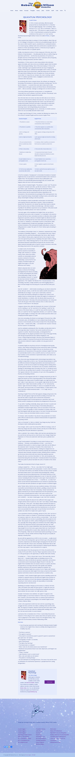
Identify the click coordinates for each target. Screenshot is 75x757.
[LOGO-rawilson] (37, 4)
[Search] (64, 10)
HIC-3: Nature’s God (22, 742)
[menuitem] (11, 10)
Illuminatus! (53, 729)
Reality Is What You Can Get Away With (59, 734)
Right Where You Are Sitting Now (58, 732)
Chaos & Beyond (40, 742)
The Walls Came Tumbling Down (58, 736)
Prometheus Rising (40, 729)
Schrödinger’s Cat (40, 736)
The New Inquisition (41, 740)
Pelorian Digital (28, 754)
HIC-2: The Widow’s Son (23, 740)
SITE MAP (33, 754)
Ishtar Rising (39, 731)
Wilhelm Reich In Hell (55, 742)
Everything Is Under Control (24, 734)
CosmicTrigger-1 (22, 729)
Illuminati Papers (40, 744)
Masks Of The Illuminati (56, 731)
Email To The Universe (23, 736)
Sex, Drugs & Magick (41, 738)
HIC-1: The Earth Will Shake (24, 738)
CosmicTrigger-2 (22, 731)
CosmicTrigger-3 (22, 732)
